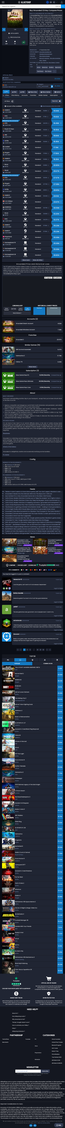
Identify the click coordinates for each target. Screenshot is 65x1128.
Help (59, 1125)
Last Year (13, 308)
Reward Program (56, 1045)
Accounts (25, 95)
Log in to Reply (58, 588)
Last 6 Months (21, 309)
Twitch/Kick (5, 1039)
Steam (44, 60)
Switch (57, 62)
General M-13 (17, 579)
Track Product (17, 313)
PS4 (39, 62)
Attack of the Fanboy (9, 447)
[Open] (3, 2)
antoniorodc (17, 620)
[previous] (4, 29)
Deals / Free (55, 1051)
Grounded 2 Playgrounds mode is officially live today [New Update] (54, 549)
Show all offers (37, 260)
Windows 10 (10, 465)
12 (46, 570)
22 (37, 649)
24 (43, 649)
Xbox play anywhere (55, 58)
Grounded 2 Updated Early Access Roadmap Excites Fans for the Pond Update (55, 541)
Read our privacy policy (44, 1123)
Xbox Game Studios (44, 56)
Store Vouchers (56, 1039)
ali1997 (15, 607)
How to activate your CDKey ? (20, 1025)
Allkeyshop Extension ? (18, 1031)
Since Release (6, 309)
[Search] (63, 6)
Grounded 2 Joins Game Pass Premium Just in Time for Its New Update (23, 541)
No (35, 1125)
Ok (31, 1125)
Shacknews (6, 433)
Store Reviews (55, 1054)
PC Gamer (6, 455)
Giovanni (16, 634)
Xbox (40, 60)
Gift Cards (55, 1048)
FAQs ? (14, 1028)
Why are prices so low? (18, 1019)
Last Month (27, 309)
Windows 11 (10, 477)
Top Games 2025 (56, 1057)
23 (40, 649)
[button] (62, 2)
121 (51, 570)
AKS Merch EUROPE (57, 1063)
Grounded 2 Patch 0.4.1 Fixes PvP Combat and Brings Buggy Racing (23, 557)
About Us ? (15, 1013)
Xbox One (45, 62)
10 (23, 570)
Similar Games (43, 95)
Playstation (38, 1052)
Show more (26, 260)
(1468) (57, 565)
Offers (7, 95)
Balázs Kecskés (18, 593)
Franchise (33, 95)
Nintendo (37, 1059)
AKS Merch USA (56, 1060)
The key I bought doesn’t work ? (21, 1022)
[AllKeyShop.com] (24, 2)
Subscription (54, 95)
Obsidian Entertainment (45, 54)
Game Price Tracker (57, 1042)
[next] (26, 29)
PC (35, 1039)
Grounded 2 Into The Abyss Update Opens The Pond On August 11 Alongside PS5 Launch (24, 549)
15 (37, 570)
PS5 (42, 62)
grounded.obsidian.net (45, 52)
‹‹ (17, 649)
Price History (15, 95)
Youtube (27, 1039)
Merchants (5, 1042)
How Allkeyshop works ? (19, 1016)
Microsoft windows (44, 58)
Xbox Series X (52, 62)
